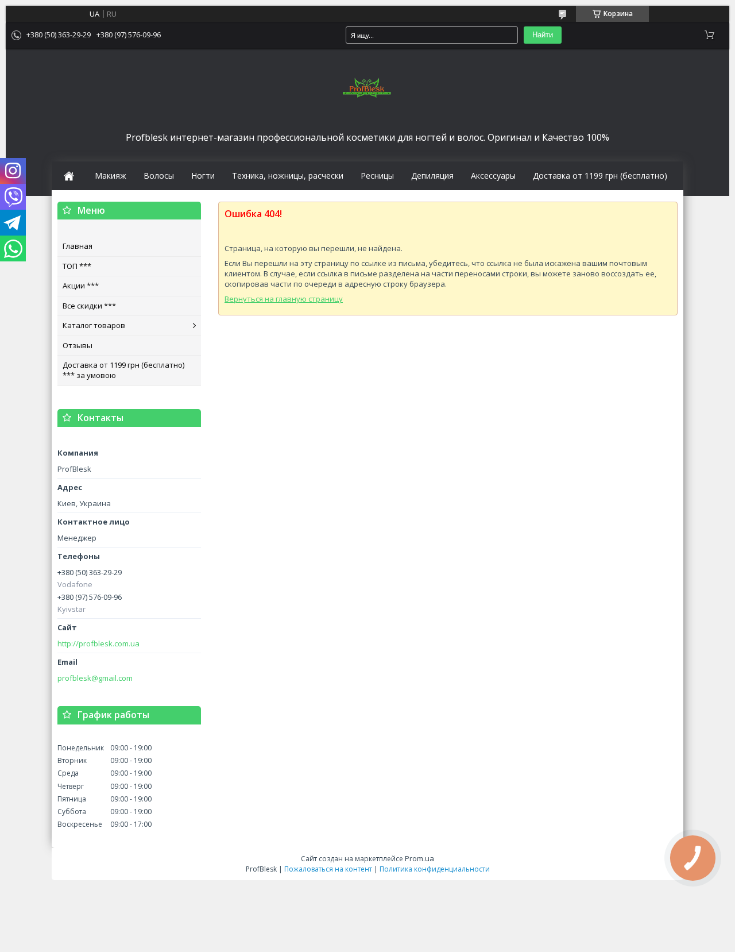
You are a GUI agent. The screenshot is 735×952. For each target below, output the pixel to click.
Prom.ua (419, 858)
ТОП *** (77, 266)
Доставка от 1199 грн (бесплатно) (600, 176)
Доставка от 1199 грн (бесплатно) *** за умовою (123, 370)
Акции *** (81, 285)
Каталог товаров (94, 325)
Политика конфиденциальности (435, 869)
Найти (542, 34)
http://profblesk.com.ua (98, 644)
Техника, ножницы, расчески (287, 176)
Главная (77, 246)
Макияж (110, 176)
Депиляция (432, 176)
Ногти (203, 176)
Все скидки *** (89, 305)
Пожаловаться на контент (328, 869)
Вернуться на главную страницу (284, 299)
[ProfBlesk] (367, 88)
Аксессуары (493, 176)
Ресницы (377, 176)
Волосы (159, 176)
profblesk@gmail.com (95, 678)
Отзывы (77, 345)
